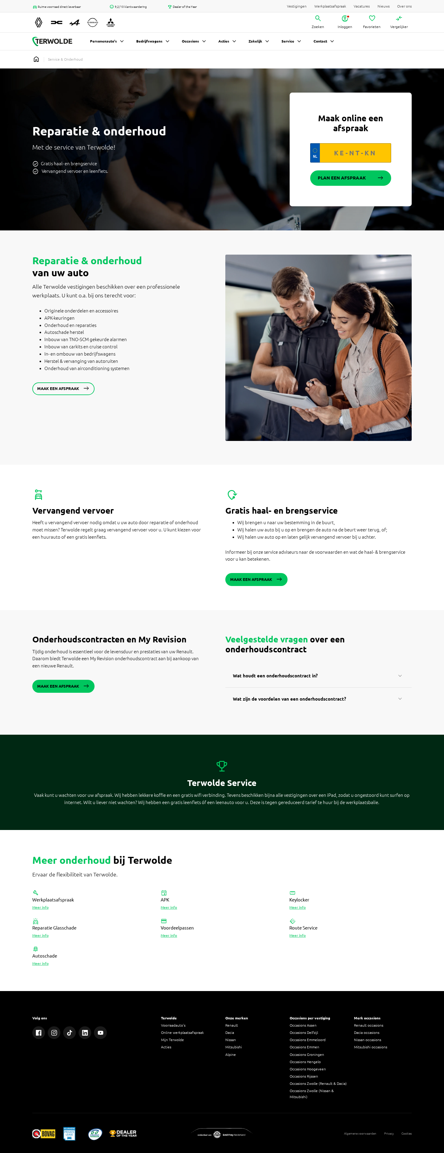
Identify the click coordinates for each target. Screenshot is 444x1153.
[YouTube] (100, 1032)
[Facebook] (38, 1032)
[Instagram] (54, 1032)
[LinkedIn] (85, 1032)
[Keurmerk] (44, 1133)
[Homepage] (36, 59)
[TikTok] (69, 1032)
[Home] (52, 41)
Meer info (40, 907)
